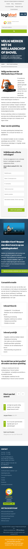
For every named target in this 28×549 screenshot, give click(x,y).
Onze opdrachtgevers (6, 475)
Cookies (3, 480)
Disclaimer (3, 482)
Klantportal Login (19, 6)
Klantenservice (18, 3)
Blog (12, 3)
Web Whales (21, 530)
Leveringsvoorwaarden (6, 484)
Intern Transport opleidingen (12, 64)
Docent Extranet (14, 9)
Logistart (3, 64)
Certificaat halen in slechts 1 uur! (9, 470)
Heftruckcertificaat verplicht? (8, 513)
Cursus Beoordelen (9, 6)
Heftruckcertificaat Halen (7, 511)
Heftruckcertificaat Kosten (7, 516)
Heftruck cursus (5, 520)
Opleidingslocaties (5, 473)
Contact (8, 3)
